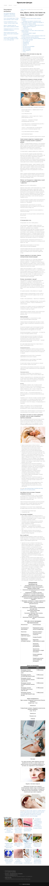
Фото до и (27, 816)
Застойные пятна (32, 814)
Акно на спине (38, 813)
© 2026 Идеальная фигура (10, 871)
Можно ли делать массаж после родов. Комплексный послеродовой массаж (11, 34)
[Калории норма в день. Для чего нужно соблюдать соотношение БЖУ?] (8, 826)
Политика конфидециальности (11, 875)
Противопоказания (27, 47)
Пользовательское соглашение (16, 873)
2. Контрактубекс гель (27, 29)
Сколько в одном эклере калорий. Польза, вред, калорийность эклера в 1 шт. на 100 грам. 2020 (11, 38)
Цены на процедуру (27, 49)
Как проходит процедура (28, 39)
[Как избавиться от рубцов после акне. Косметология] (37, 842)
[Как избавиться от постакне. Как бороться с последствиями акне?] (27, 857)
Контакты (7, 873)
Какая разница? (26, 34)
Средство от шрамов (37, 810)
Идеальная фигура (24, 2)
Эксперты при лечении (30, 813)
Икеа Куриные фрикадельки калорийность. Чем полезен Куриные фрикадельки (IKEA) (9, 15)
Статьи (15, 5)
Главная (5, 5)
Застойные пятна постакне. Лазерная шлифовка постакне (33, 38)
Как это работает (26, 41)
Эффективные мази (28, 812)
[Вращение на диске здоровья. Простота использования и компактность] (8, 857)
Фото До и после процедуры (28, 46)
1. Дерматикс (25, 27)
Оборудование (26, 42)
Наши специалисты (27, 50)
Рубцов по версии (36, 812)
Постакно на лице (28, 810)
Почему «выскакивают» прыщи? (29, 33)
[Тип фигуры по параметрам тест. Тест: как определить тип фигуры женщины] (37, 822)
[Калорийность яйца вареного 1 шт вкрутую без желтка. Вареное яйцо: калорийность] (8, 842)
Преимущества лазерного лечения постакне (32, 21)
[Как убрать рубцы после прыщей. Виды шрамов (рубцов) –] (27, 826)
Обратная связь (8, 877)
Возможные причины (24, 814)
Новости (10, 5)
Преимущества (26, 43)
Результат (25, 45)
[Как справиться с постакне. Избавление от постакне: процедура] (18, 857)
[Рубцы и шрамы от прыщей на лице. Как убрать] (18, 842)
